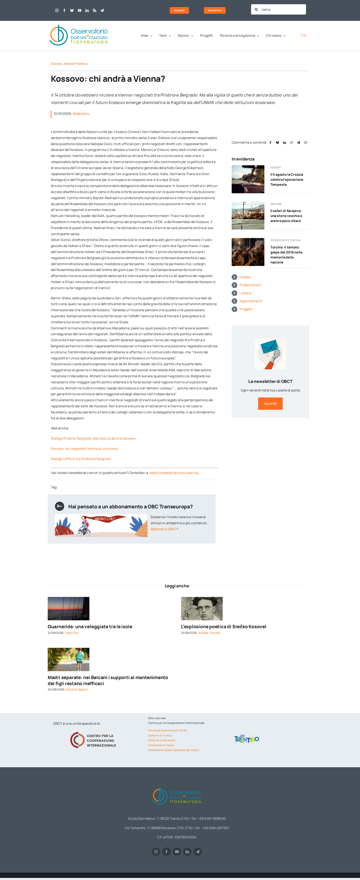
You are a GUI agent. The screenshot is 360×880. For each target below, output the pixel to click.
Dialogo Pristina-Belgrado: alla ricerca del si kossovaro (93, 438)
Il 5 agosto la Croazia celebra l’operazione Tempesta (286, 179)
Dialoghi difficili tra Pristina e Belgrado (81, 458)
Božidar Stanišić (210, 633)
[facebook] (64, 10)
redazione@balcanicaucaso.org (174, 472)
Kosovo (56, 63)
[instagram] (57, 10)
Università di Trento (161, 745)
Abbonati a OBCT (164, 529)
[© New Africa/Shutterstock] (68, 649)
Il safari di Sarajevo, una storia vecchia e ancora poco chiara (286, 215)
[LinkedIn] (284, 142)
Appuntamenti (251, 301)
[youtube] (79, 10)
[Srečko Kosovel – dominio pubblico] (202, 598)
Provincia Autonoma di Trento (167, 730)
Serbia (69, 63)
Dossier (245, 277)
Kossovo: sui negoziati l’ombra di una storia (84, 448)
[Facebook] (270, 142)
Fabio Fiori (72, 633)
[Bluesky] (277, 142)
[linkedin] (87, 10)
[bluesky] (72, 10)
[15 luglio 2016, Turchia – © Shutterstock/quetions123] (248, 239)
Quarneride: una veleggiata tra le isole (90, 626)
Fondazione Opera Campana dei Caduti (173, 750)
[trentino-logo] (247, 735)
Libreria (245, 293)
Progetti (246, 309)
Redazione (81, 113)
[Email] (305, 142)
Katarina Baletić (77, 689)
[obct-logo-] (79, 22)
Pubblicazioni (250, 285)
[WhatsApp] (291, 142)
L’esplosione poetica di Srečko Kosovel (223, 626)
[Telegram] (298, 142)
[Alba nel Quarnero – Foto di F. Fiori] (68, 598)
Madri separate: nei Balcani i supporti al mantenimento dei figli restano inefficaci (108, 680)
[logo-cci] (94, 731)
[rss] (94, 10)
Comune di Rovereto (161, 740)
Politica (82, 63)
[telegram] (102, 10)
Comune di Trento (160, 735)
